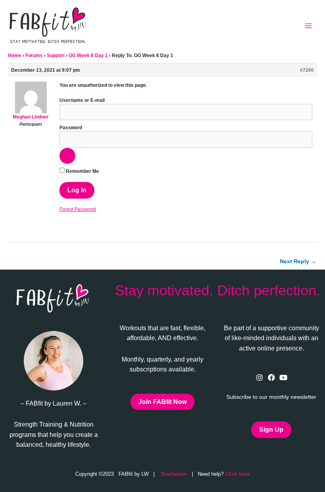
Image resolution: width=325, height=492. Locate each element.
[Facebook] (271, 377)
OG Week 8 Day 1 (88, 55)
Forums (34, 55)
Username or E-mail (82, 100)
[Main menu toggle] (308, 25)
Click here (237, 474)
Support (56, 55)
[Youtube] (283, 377)
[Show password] (67, 156)
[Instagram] (259, 377)
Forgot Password (77, 209)
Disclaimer (174, 474)
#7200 (307, 70)
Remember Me (82, 171)
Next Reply (298, 261)
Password (70, 127)
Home (14, 55)
